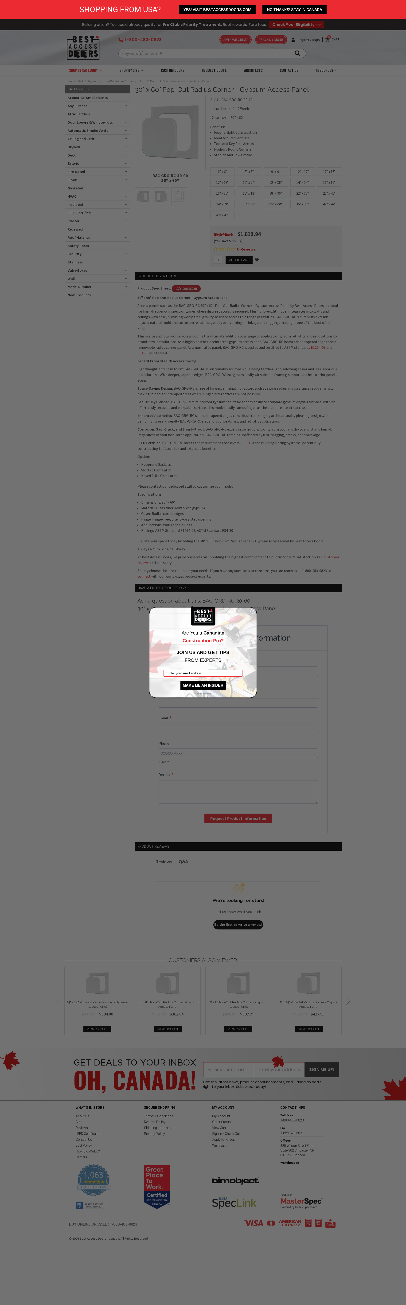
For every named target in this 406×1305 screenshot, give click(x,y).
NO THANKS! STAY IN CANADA (294, 9)
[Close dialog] (252, 611)
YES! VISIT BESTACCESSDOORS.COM (217, 9)
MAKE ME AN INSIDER (203, 685)
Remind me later (203, 693)
